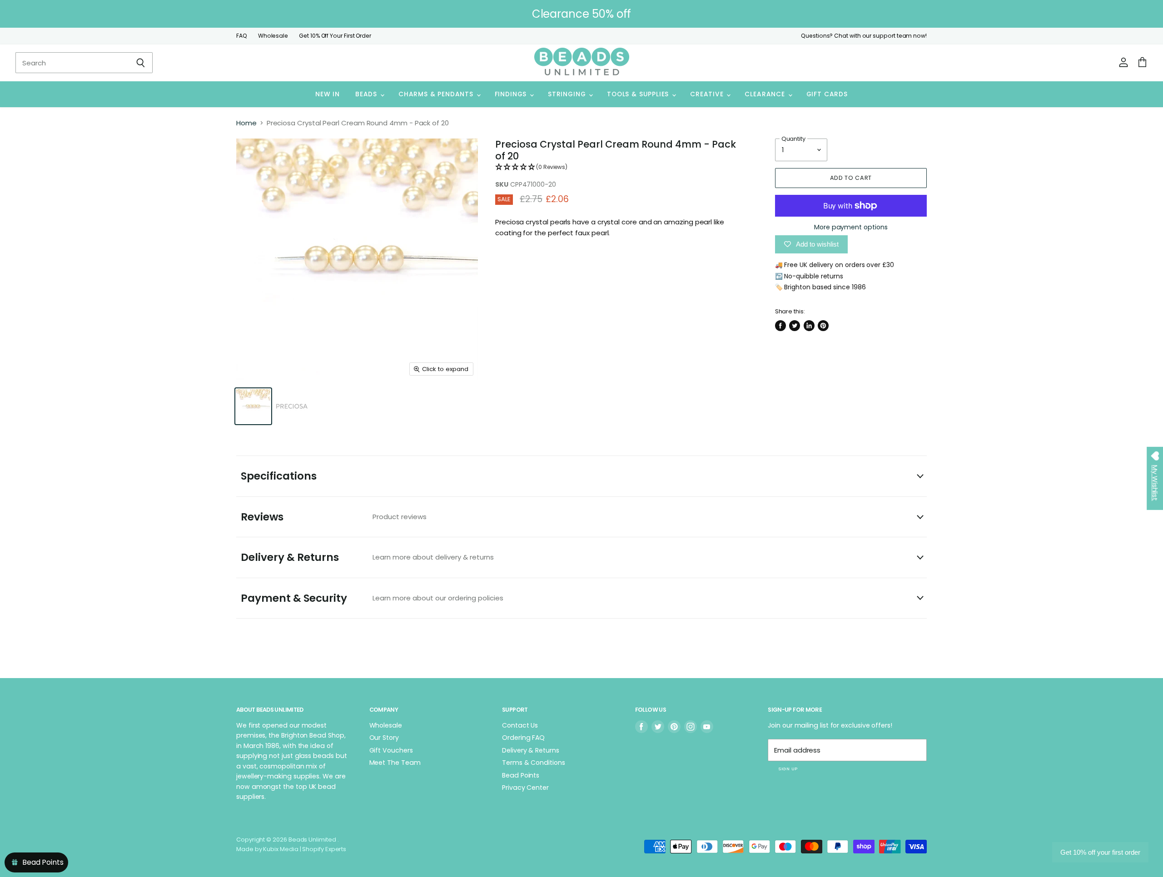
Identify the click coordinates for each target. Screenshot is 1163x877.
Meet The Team (395, 762)
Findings (512, 94)
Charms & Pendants (437, 94)
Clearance (766, 94)
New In (327, 94)
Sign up (787, 769)
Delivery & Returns (367, 557)
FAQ (241, 36)
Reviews (334, 517)
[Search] (141, 62)
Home (246, 123)
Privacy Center (525, 787)
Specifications (279, 476)
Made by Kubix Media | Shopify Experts (291, 849)
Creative (708, 94)
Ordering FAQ (523, 737)
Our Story (384, 737)
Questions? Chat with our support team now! (864, 36)
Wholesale (273, 36)
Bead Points (520, 775)
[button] (621, 167)
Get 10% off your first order (1100, 852)
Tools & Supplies (639, 94)
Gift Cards (827, 94)
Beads (367, 94)
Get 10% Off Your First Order (335, 36)
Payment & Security (372, 598)
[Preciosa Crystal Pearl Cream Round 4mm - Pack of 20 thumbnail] (253, 406)
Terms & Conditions (533, 762)
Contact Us (520, 725)
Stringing (568, 94)
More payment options (851, 227)
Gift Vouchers (391, 750)
